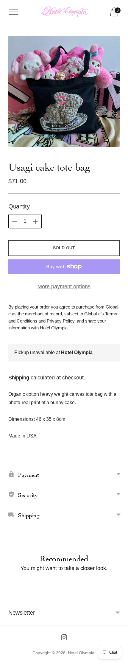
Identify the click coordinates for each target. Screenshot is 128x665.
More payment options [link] (64, 286)
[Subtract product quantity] (35, 221)
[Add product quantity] (15, 221)
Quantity (18, 206)
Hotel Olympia (81, 652)
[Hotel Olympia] (64, 12)
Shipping (18, 378)
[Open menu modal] (13, 12)
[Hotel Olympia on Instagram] (64, 638)
